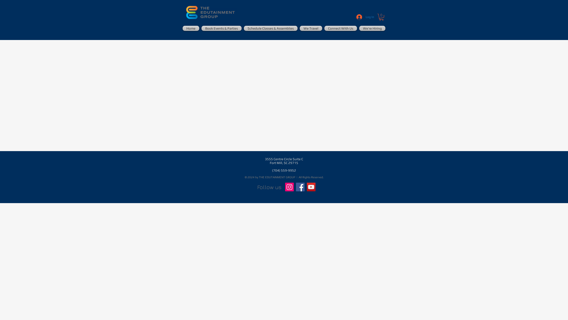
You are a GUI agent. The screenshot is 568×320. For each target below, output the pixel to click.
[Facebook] (300, 187)
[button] (381, 17)
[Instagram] (289, 187)
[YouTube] (311, 187)
